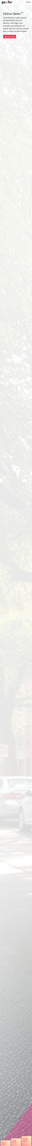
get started (10, 37)
